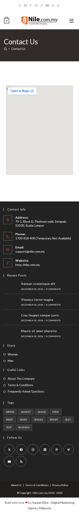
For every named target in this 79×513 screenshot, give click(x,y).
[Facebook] (25, 6)
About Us (16, 485)
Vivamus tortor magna (37, 299)
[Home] (5, 49)
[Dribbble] (36, 6)
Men (10, 361)
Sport (54, 419)
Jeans (42, 411)
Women (13, 354)
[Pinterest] (30, 6)
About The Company (21, 378)
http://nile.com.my (27, 265)
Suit (68, 419)
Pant (9, 419)
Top (8, 427)
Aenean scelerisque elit (38, 284)
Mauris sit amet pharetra (39, 331)
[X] (20, 6)
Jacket (26, 411)
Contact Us (18, 49)
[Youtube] (47, 6)
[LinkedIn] (45, 449)
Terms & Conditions (20, 385)
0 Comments (53, 289)
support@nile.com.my (30, 251)
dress (10, 411)
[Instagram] (41, 6)
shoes (38, 419)
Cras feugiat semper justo (40, 315)
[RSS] (58, 6)
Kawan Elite (40, 502)
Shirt (23, 419)
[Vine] (53, 6)
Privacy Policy (60, 485)
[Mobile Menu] (72, 20)
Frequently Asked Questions (26, 391)
